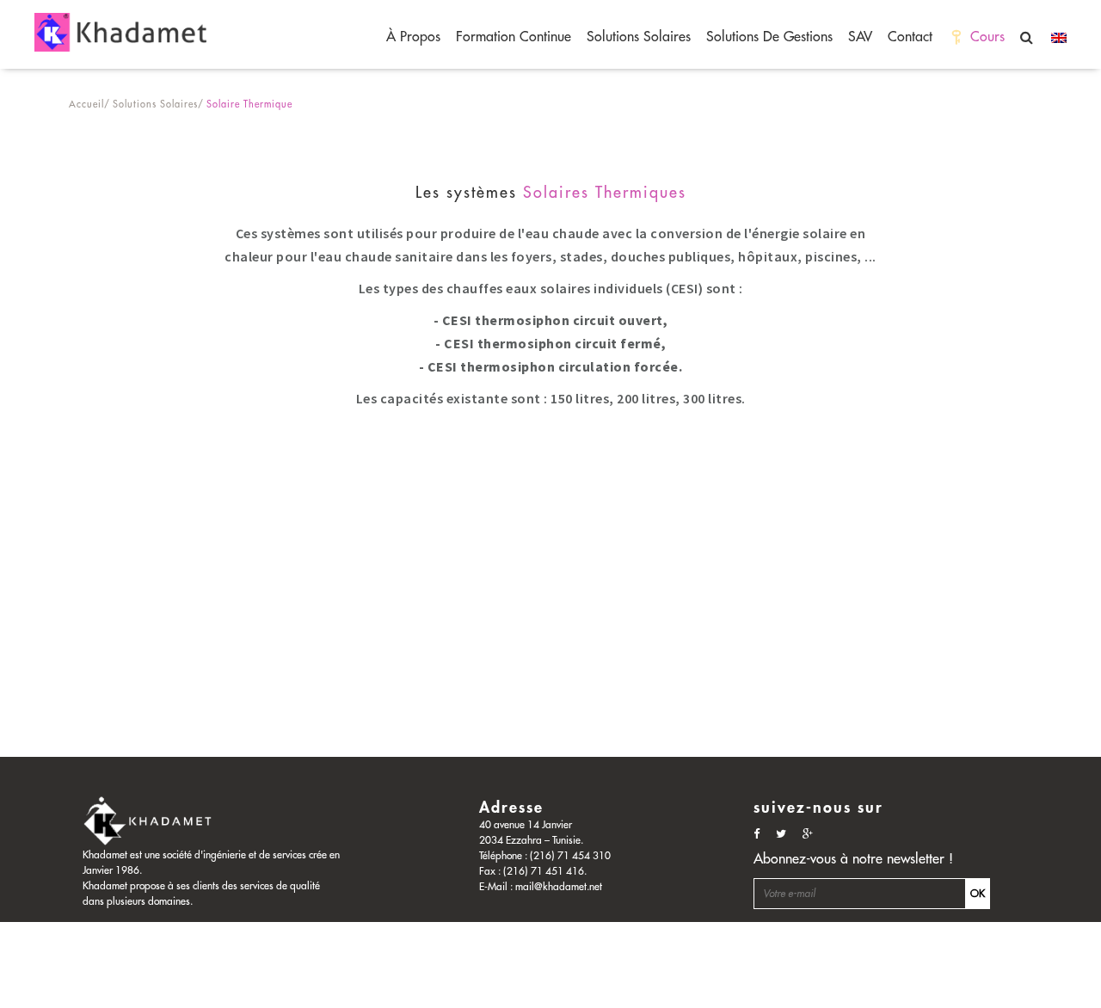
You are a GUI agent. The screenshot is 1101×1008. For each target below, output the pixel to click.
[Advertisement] (516, 636)
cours (987, 37)
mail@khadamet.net (558, 887)
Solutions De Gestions (769, 37)
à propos (413, 37)
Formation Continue (513, 37)
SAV (860, 37)
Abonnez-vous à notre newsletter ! (853, 859)
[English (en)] (1055, 37)
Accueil (86, 104)
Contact (910, 37)
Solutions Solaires (639, 37)
